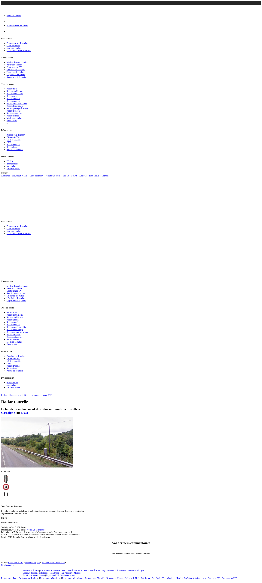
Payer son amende (14, 65)
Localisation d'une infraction (19, 50)
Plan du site (94, 176)
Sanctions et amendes (16, 69)
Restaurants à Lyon (136, 570)
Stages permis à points (16, 77)
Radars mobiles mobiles (17, 103)
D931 (24, 412)
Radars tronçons (13, 111)
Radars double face (15, 93)
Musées (77, 573)
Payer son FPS (52, 575)
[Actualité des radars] (13, 31)
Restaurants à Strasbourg (94, 570)
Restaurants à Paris (31, 570)
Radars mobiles (13, 101)
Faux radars (12, 120)
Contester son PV (14, 67)
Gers (26, 395)
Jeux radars (11, 166)
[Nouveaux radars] (9, 12)
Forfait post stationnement (34, 575)
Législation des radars (16, 74)
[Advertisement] (131, 197)
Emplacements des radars (17, 43)
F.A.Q (74, 176)
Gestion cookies (8, 565)
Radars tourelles (13, 98)
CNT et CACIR (13, 140)
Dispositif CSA (13, 137)
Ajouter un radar (53, 176)
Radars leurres (13, 116)
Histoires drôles (13, 168)
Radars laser (12, 147)
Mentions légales (32, 562)
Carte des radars (13, 45)
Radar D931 (47, 395)
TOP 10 (10, 161)
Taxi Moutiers (66, 573)
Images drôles (12, 164)
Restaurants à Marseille (116, 570)
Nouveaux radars (14, 48)
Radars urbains (13, 96)
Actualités (5, 176)
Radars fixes (12, 89)
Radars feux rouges (15, 106)
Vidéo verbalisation (68, 575)
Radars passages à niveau (17, 108)
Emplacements (15, 395)
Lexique (83, 176)
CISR (9, 142)
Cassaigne (35, 395)
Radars (4, 395)
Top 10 (66, 176)
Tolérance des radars (15, 72)
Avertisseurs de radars (16, 135)
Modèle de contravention (17, 62)
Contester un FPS (229, 578)
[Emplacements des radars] (9, 21)
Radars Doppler (13, 144)
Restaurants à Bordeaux (72, 570)
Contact (105, 176)
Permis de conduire (15, 149)
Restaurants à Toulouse (50, 570)
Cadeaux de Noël (30, 573)
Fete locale (43, 573)
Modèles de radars (14, 118)
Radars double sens (15, 91)
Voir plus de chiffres (35, 530)
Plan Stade (54, 573)
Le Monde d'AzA (15, 562)
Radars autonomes (14, 113)
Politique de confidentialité (53, 562)
